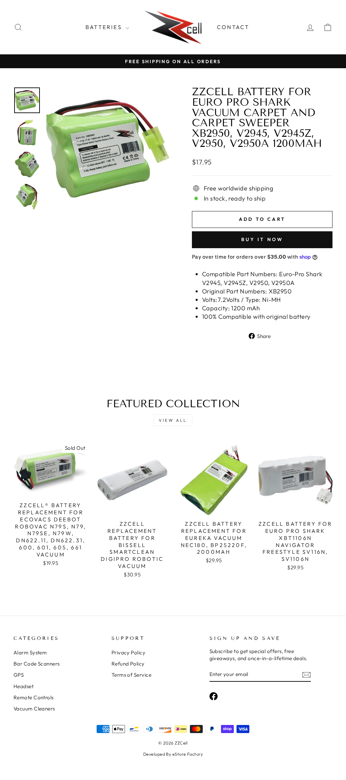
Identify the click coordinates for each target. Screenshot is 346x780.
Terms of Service (131, 675)
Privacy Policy (128, 652)
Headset (23, 686)
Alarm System (30, 652)
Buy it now (262, 239)
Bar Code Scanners (37, 663)
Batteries (104, 27)
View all (173, 420)
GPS (19, 675)
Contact (233, 27)
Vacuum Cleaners (34, 708)
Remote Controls (34, 697)
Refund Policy (128, 663)
